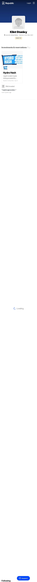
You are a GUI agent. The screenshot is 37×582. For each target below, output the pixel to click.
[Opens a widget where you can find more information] (23, 578)
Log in (29, 3)
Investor (18, 38)
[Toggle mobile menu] (34, 3)
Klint (7, 86)
